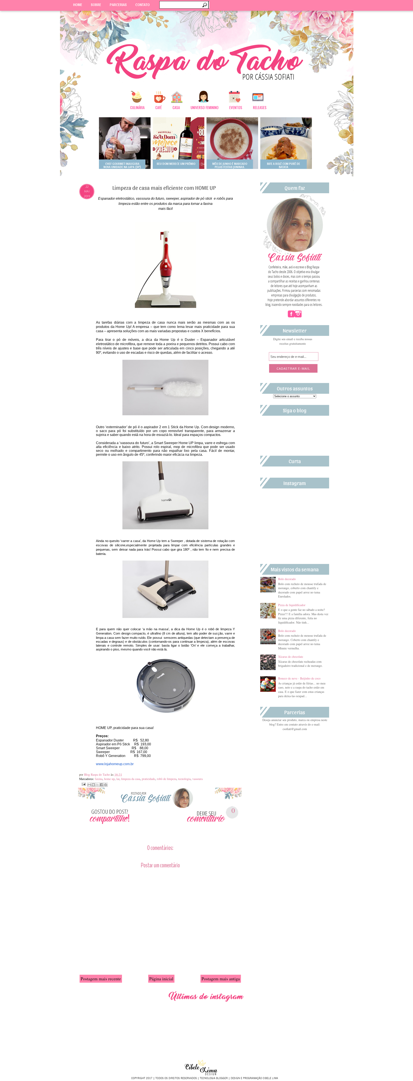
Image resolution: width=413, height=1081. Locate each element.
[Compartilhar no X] (97, 785)
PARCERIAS (118, 4)
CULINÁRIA (137, 107)
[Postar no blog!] (93, 785)
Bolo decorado (287, 579)
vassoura (197, 779)
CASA (176, 107)
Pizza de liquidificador (291, 605)
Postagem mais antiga (221, 979)
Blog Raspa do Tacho (97, 774)
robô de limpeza (166, 779)
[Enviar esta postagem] (83, 783)
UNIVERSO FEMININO (205, 107)
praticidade (148, 779)
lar (117, 779)
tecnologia (184, 779)
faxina (98, 779)
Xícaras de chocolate (290, 657)
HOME (77, 4)
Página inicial (161, 979)
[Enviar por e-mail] (89, 785)
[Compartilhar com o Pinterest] (105, 785)
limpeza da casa (130, 779)
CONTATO (142, 4)
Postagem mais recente (101, 979)
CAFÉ (158, 107)
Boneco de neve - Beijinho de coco (299, 678)
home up (109, 779)
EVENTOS (235, 107)
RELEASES (260, 107)
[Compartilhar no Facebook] (101, 785)
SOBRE (96, 4)
